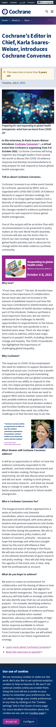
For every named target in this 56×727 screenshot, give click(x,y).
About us (16, 20)
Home (5, 20)
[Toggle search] (47, 11)
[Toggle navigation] (52, 11)
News (27, 20)
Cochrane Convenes (26, 144)
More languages (47, 2)
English (5, 2)
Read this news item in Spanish (23, 652)
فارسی (22, 2)
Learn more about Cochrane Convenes (27, 647)
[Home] (17, 12)
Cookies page (36, 713)
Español (13, 2)
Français (31, 2)
